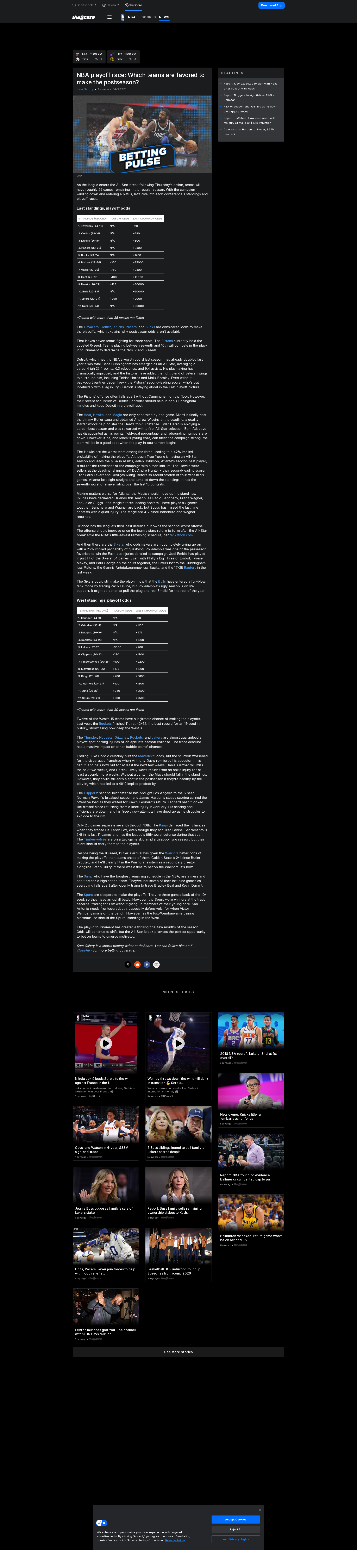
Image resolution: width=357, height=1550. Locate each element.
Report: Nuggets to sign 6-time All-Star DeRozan (250, 97)
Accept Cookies (236, 1519)
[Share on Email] (156, 964)
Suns (87, 876)
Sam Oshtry (85, 89)
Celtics (106, 327)
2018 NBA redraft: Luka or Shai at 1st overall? (248, 1056)
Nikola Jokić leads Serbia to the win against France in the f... (102, 1081)
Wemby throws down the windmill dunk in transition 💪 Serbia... (178, 1081)
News (164, 17)
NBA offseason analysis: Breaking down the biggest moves (250, 109)
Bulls (162, 581)
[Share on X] (128, 964)
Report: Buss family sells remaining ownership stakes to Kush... (175, 1210)
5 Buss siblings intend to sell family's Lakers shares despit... (176, 1150)
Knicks (118, 327)
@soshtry (84, 950)
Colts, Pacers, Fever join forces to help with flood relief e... (105, 1271)
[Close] (260, 1510)
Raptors (190, 567)
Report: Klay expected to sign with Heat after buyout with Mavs (250, 86)
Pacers (131, 327)
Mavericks (146, 756)
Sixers (118, 544)
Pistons (167, 341)
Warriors (171, 853)
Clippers (90, 793)
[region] (178, 1527)
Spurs (88, 895)
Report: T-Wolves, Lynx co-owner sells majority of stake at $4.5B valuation (250, 120)
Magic (117, 415)
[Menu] (109, 17)
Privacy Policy (175, 1540)
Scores (149, 17)
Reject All (236, 1529)
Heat (87, 415)
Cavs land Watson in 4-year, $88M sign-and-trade (101, 1150)
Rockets (105, 723)
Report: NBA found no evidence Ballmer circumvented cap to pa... (246, 1177)
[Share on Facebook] (147, 964)
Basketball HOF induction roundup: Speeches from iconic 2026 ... (174, 1271)
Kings (163, 825)
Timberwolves (95, 839)
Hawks (98, 415)
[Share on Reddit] (137, 964)
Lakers (157, 737)
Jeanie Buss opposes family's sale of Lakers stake (104, 1210)
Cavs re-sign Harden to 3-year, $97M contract (249, 132)
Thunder (90, 737)
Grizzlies (121, 737)
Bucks (150, 327)
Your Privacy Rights (236, 1539)
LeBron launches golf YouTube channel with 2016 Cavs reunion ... (105, 1332)
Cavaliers (91, 327)
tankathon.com (181, 535)
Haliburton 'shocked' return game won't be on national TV (251, 1238)
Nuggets (105, 737)
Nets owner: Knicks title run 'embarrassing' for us (241, 1116)
